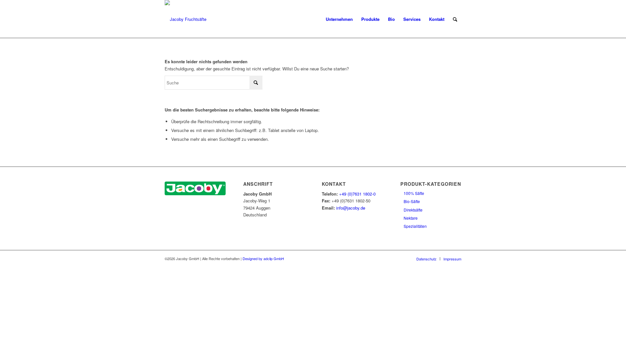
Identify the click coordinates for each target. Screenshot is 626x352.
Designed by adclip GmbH (263, 258)
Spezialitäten (415, 226)
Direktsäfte (413, 210)
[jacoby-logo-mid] (185, 19)
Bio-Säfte (412, 201)
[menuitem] (339, 19)
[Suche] (455, 19)
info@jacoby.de (350, 208)
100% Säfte (414, 193)
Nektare (411, 218)
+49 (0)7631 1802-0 (357, 194)
